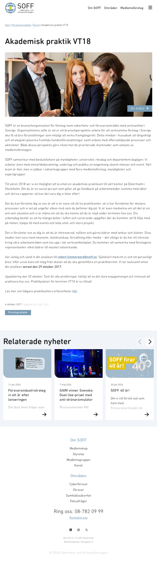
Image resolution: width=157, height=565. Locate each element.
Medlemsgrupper (79, 460)
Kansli (78, 465)
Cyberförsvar (79, 484)
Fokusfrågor (78, 501)
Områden (110, 8)
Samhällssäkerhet (78, 495)
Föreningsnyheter (21, 25)
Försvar (78, 490)
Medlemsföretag (131, 8)
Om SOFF (94, 8)
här (74, 291)
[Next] (149, 342)
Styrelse (78, 454)
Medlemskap (78, 448)
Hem (7, 25)
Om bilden (137, 108)
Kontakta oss (78, 518)
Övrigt (36, 25)
